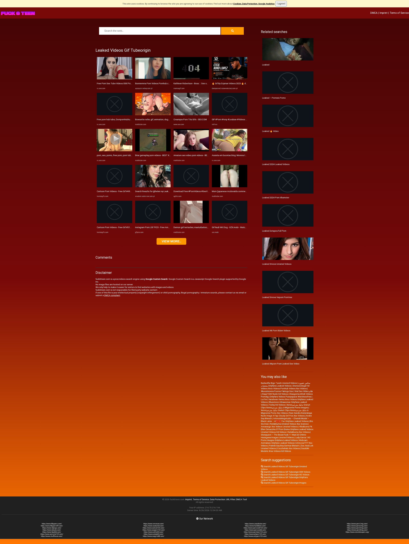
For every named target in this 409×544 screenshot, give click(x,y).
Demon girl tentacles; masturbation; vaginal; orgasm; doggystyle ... (205, 227)
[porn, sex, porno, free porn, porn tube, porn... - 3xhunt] (114, 150)
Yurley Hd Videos (277, 404)
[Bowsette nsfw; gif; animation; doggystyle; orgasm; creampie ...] (153, 114)
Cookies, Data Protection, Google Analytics (253, 3)
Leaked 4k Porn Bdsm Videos (276, 330)
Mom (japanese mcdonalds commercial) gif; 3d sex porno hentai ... (243, 191)
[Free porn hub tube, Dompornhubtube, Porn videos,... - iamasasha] (114, 114)
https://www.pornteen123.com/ (255, 532)
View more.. (171, 241)
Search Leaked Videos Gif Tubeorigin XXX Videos (286, 472)
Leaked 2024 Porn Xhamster (275, 197)
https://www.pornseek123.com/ (255, 528)
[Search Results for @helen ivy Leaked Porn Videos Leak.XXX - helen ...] (153, 186)
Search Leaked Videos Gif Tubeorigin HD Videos (286, 474)
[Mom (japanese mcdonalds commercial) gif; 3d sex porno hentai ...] (229, 186)
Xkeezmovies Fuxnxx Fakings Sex (277, 391)
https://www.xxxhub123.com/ (153, 528)
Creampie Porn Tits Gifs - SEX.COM (190, 119)
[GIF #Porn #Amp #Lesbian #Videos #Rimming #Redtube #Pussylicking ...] (229, 114)
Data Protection (217, 499)
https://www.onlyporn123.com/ (255, 536)
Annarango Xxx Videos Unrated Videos (279, 426)
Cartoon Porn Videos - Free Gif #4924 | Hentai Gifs (120, 191)
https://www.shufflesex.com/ (51, 536)
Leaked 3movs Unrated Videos (276, 264)
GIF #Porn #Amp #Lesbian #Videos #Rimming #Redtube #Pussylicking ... (246, 119)
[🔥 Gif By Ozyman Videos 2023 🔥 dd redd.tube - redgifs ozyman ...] (229, 78)
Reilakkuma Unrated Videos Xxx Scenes (289, 424)
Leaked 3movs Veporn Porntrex (277, 297)
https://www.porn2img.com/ (357, 526)
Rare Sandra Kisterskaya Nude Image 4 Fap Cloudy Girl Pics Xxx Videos (286, 414)
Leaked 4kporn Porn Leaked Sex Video (280, 363)
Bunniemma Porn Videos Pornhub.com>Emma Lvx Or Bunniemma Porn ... (169, 83)
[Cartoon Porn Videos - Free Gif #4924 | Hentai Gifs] (114, 186)
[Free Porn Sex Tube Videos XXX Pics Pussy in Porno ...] (114, 78)
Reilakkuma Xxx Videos (299, 432)
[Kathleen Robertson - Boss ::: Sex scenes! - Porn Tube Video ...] (191, 78)
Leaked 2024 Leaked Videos (275, 164)
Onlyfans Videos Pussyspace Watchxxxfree (290, 396)
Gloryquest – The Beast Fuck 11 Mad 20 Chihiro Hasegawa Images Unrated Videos (283, 436)
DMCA (373, 12)
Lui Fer (264, 399)
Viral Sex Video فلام (303, 391)
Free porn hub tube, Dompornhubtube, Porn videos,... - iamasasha (127, 119)
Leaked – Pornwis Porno (274, 98)
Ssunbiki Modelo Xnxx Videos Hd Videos (285, 449)
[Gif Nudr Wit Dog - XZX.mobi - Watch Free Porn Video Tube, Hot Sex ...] (229, 222)
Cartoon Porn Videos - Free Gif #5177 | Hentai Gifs (120, 227)
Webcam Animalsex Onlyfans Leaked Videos (284, 441)
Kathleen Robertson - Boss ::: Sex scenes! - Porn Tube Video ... (203, 83)
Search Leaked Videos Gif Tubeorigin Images (284, 482)
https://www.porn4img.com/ (357, 530)
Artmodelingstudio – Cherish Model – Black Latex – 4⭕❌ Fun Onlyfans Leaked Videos (285, 420)
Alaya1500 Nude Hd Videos (275, 394)
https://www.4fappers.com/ (52, 524)
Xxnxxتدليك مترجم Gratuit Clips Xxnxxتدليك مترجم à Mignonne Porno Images (285, 406)
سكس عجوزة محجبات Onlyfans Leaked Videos (285, 384)
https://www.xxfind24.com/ (153, 532)
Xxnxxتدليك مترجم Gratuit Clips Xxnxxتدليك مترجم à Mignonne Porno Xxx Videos (284, 411)
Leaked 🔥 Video (270, 131)
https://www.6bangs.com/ (51, 528)
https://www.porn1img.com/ (357, 524)
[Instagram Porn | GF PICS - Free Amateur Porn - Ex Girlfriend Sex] (153, 222)
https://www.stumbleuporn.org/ (357, 532)
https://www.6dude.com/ (51, 530)
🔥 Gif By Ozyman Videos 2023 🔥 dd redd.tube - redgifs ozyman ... (243, 83)
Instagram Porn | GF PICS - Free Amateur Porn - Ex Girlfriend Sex (165, 227)
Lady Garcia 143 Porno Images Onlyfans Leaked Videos (285, 439)
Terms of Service (399, 12)
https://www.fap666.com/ (51, 532)
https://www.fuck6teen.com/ (255, 526)
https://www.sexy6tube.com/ (255, 524)
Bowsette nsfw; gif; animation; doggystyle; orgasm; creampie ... (165, 119)
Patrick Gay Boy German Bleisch (284, 445)
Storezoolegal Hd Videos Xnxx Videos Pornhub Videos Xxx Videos (285, 387)
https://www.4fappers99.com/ (52, 526)
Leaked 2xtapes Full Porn (274, 231)
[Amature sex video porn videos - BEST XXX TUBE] (191, 150)
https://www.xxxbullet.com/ (153, 526)
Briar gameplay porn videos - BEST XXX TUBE (156, 155)
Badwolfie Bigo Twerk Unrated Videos (279, 383)
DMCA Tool (241, 499)
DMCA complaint (112, 295)
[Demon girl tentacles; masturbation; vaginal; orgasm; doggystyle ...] (191, 222)
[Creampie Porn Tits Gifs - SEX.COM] (191, 114)
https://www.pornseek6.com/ (255, 530)
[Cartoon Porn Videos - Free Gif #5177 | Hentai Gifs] (114, 222)
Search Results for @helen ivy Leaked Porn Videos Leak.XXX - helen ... (168, 191)
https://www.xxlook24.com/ (153, 534)
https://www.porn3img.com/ (357, 528)
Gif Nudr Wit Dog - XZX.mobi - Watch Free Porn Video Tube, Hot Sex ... (245, 227)
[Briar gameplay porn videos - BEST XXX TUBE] (153, 150)
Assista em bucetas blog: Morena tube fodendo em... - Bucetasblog (244, 155)
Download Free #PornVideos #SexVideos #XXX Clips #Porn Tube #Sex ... (208, 191)
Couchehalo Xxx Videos (288, 448)
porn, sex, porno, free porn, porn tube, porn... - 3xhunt (122, 155)
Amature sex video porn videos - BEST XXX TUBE (197, 155)
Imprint (383, 12)
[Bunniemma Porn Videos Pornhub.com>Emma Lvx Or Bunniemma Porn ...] (153, 78)
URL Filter (230, 499)
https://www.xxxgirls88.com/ (153, 536)
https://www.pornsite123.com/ (51, 534)
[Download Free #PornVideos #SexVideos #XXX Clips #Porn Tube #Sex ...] (191, 186)
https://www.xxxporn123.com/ (154, 530)
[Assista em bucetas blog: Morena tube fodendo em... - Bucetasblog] (229, 150)
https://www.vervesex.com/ (153, 524)
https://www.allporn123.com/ (255, 534)
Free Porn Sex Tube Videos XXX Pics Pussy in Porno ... (122, 83)
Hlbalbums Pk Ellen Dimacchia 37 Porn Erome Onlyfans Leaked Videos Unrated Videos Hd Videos (287, 429)
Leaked (265, 64)
